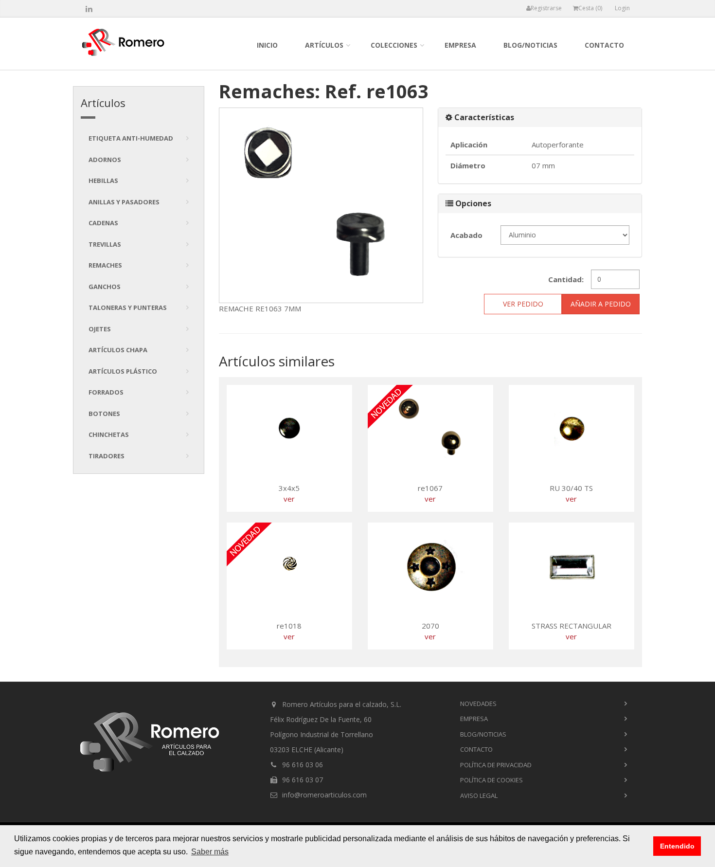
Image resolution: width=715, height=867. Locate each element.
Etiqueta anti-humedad (131, 138)
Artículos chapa (118, 349)
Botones (104, 413)
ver (289, 499)
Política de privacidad (496, 764)
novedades (478, 703)
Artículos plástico (123, 371)
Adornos (105, 159)
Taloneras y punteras (128, 307)
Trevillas (105, 244)
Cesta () (590, 8)
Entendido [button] (677, 846)
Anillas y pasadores (124, 202)
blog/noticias (530, 45)
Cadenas (103, 222)
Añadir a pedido (601, 303)
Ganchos (105, 286)
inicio (267, 45)
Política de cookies (491, 780)
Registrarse (546, 8)
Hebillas (103, 180)
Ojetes (100, 329)
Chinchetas (109, 434)
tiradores (107, 456)
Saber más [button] (210, 852)
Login (622, 8)
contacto (604, 45)
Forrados (106, 392)
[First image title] (321, 205)
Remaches (105, 265)
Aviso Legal (479, 795)
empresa (460, 45)
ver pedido (523, 303)
